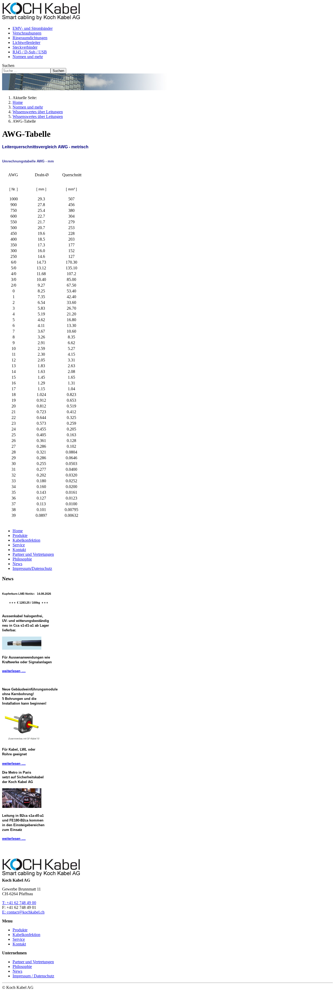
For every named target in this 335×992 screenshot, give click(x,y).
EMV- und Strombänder (33, 28)
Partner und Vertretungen (33, 554)
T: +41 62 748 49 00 (19, 902)
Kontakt (19, 549)
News (17, 564)
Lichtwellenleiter (26, 42)
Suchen (8, 65)
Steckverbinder (25, 47)
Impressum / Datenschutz (33, 976)
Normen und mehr (28, 56)
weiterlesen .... (14, 671)
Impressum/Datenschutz (32, 568)
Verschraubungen (27, 33)
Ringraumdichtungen (30, 38)
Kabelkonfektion (26, 540)
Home (18, 531)
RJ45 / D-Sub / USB (30, 52)
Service (19, 545)
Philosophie (22, 559)
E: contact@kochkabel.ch (23, 912)
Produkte (20, 535)
